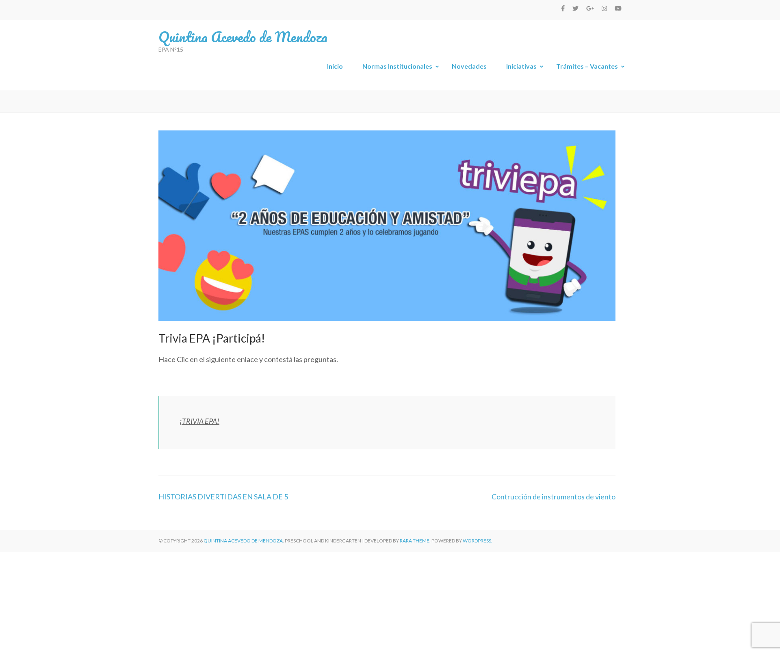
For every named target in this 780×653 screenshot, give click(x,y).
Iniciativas (521, 66)
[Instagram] (604, 8)
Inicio (335, 66)
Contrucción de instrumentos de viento (553, 496)
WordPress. (477, 541)
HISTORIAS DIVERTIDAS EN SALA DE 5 (223, 496)
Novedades (469, 66)
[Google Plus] (590, 8)
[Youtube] (618, 8)
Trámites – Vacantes (587, 66)
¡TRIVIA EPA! (199, 421)
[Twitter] (575, 8)
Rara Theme (414, 541)
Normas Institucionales (397, 66)
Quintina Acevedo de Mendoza (242, 36)
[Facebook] (563, 8)
